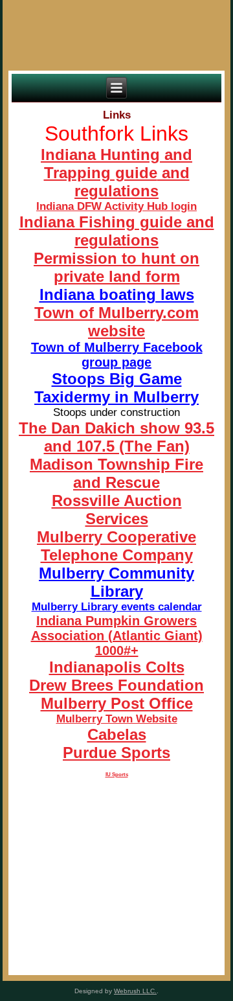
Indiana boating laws (116, 294)
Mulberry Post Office (117, 703)
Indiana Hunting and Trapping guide (116, 163)
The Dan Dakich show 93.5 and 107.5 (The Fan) (116, 437)
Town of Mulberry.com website (116, 321)
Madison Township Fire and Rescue (116, 473)
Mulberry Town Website (116, 719)
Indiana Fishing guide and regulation (116, 231)
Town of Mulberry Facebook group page (117, 354)
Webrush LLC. (135, 991)
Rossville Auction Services (117, 509)
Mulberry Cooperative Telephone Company (116, 546)
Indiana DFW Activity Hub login (116, 206)
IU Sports (116, 774)
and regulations (132, 182)
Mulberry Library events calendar (117, 607)
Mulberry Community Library (116, 582)
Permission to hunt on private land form (116, 267)
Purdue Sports (116, 752)
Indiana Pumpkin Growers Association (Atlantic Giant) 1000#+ (117, 636)
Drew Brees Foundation (116, 685)
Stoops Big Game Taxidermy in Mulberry (116, 388)
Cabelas (116, 734)
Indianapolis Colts (116, 667)
